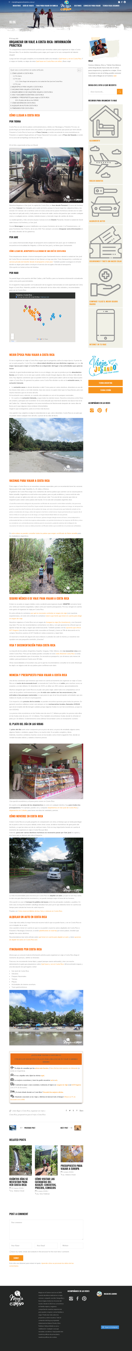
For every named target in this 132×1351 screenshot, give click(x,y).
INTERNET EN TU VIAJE (97, 344)
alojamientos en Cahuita (18, 810)
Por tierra (18, 76)
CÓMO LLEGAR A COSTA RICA (22, 73)
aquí (42, 1075)
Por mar (18, 84)
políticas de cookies (50, 1337)
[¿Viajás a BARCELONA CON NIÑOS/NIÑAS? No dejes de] (101, 1311)
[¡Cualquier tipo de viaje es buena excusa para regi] (118, 1306)
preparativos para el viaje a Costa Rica (31, 1114)
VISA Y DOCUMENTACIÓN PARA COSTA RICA (28, 95)
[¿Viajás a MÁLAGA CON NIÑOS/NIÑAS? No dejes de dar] (109, 1311)
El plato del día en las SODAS (28, 100)
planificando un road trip (48, 931)
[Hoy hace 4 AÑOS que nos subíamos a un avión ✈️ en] (118, 1301)
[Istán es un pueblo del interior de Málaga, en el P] (101, 1301)
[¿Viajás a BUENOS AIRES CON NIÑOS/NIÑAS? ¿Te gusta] (118, 1311)
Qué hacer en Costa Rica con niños (49, 61)
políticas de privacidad (51, 1334)
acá (52, 1080)
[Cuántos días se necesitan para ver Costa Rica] (20, 1160)
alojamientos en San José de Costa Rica (62, 808)
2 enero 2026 (42, 1191)
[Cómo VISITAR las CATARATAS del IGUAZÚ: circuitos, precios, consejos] (46, 1160)
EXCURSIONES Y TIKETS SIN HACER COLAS (105, 261)
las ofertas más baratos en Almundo (64, 1068)
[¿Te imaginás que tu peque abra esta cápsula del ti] (109, 1306)
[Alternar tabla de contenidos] (78, 70)
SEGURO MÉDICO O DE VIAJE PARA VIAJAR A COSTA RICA (32, 92)
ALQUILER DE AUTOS (97, 221)
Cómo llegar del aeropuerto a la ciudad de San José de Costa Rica (40, 81)
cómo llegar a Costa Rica (21, 1111)
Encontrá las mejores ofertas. (53, 1092)
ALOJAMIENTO (94, 140)
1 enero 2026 (68, 1172)
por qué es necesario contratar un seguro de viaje (49, 613)
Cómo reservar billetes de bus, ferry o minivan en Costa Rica (40, 911)
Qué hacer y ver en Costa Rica (70, 59)
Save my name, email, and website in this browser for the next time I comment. (40, 1252)
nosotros (53, 1317)
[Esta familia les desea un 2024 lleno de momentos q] (109, 1316)
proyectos (41, 1317)
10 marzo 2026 (17, 1188)
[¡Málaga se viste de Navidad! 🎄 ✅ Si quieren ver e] (101, 1321)
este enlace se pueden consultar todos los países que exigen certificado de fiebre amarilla (44, 533)
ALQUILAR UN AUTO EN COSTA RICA (25, 106)
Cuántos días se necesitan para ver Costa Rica (18, 1182)
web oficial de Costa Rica (65, 654)
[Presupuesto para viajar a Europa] (72, 1153)
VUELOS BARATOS (96, 180)
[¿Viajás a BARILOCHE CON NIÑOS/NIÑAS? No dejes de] (101, 1316)
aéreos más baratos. (42, 1068)
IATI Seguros (76, 1085)
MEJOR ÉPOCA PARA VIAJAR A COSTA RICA (27, 87)
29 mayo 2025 (14, 38)
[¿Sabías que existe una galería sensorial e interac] (118, 1316)
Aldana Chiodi (17, 1191)
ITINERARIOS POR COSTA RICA (23, 108)
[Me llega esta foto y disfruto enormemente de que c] (101, 1306)
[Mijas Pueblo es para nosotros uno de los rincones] (109, 1301)
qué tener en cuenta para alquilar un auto (54, 937)
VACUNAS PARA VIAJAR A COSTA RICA (26, 89)
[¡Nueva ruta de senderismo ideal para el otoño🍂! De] (109, 1321)
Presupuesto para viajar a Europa (71, 1167)
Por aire (18, 79)
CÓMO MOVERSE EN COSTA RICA (23, 103)
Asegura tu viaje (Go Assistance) (58, 622)
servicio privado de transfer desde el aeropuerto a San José (31, 262)
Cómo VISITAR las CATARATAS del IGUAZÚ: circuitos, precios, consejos (45, 1183)
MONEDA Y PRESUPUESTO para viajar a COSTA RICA (30, 97)
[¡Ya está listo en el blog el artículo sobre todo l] (118, 1321)
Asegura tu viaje (62, 1085)
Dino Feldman (43, 1194)
